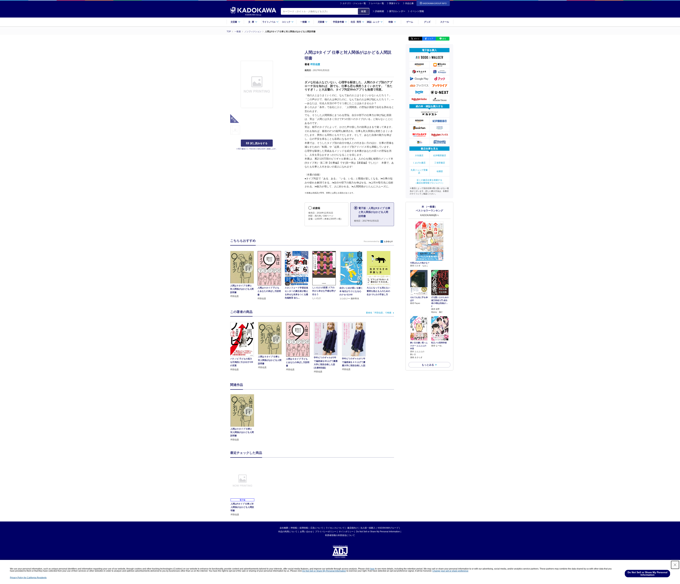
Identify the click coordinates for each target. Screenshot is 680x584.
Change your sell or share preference (450, 571)
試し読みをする (259, 143)
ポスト (417, 39)
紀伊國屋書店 (439, 155)
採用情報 (303, 528)
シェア (430, 39)
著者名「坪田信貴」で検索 (378, 312)
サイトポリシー (346, 531)
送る (444, 39)
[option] (244, 417)
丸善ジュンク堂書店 (419, 171)
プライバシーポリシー (325, 531)
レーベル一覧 (377, 3)
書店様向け (352, 528)
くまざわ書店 (419, 162)
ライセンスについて (335, 528)
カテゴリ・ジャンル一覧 (354, 3)
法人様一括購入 (367, 528)
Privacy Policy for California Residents (28, 577)
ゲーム (409, 22)
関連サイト (394, 3)
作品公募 (409, 3)
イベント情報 (417, 11)
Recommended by (372, 241)
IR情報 (294, 528)
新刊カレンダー (397, 11)
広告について (316, 528)
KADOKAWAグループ (388, 528)
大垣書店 (419, 155)
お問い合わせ (306, 531)
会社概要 (284, 528)
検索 (363, 11)
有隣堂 (440, 171)
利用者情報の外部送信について (340, 535)
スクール (444, 22)
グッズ (427, 22)
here (372, 569)
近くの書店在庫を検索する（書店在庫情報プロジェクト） (429, 181)
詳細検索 (379, 11)
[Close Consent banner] (675, 565)
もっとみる (428, 364)
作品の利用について (287, 531)
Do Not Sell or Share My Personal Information (378, 532)
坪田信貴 (315, 64)
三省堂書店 (439, 162)
